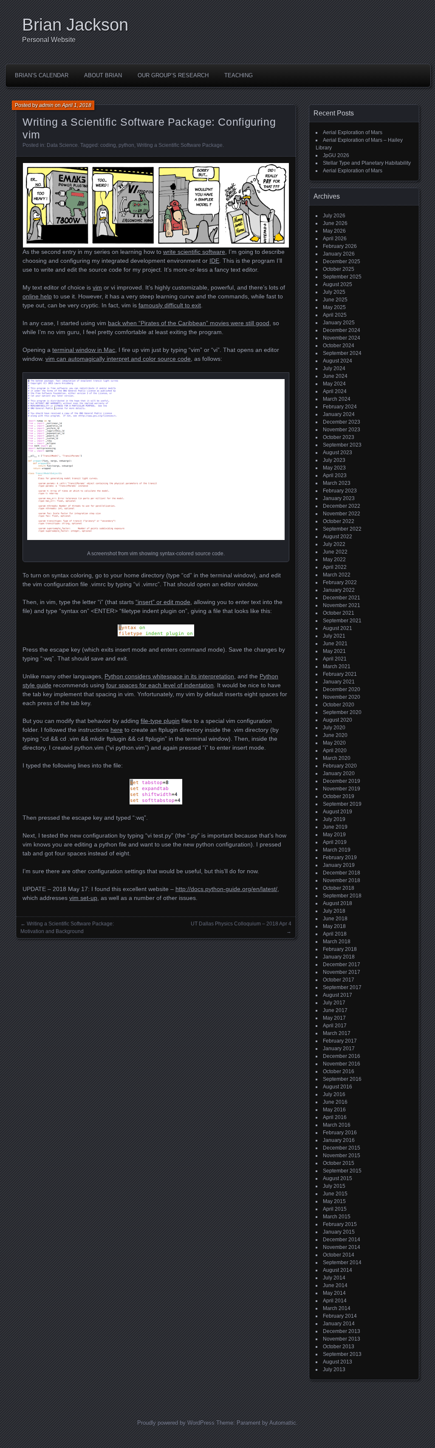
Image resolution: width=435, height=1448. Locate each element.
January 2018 (339, 957)
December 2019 (341, 781)
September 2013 (342, 1354)
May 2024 (334, 384)
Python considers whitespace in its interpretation (169, 676)
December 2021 (341, 598)
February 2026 (340, 246)
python (126, 145)
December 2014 (341, 1240)
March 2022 (336, 575)
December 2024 (341, 330)
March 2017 (336, 1033)
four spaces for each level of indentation (160, 685)
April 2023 (335, 475)
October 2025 (338, 269)
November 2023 (341, 430)
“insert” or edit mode (163, 602)
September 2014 (342, 1262)
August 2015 (337, 1178)
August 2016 (337, 1087)
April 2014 (335, 1301)
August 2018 (337, 903)
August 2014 (337, 1270)
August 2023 (337, 452)
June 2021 (335, 644)
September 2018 (342, 896)
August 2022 (337, 537)
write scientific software (194, 251)
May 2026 (334, 231)
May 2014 (334, 1293)
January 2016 (339, 1140)
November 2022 (341, 514)
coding (108, 145)
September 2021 (342, 621)
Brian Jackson (75, 24)
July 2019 (334, 819)
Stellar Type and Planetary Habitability (367, 163)
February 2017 (340, 1041)
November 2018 (341, 880)
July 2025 (334, 292)
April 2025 (335, 315)
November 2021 (341, 605)
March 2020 (336, 758)
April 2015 (335, 1209)
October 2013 (338, 1347)
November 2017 (341, 972)
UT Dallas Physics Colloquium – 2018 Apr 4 (241, 924)
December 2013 (341, 1331)
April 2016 (335, 1117)
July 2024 (334, 368)
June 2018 (335, 919)
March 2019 (336, 850)
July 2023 (334, 460)
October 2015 (338, 1163)
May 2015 (334, 1201)
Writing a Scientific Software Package (180, 145)
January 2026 (339, 254)
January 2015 (339, 1232)
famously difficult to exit (169, 305)
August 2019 (337, 812)
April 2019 (335, 842)
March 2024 (336, 399)
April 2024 (335, 391)
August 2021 (337, 628)
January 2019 (339, 865)
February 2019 (340, 857)
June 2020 (335, 735)
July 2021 (334, 636)
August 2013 (337, 1362)
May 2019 (334, 835)
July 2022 (334, 544)
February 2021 (340, 674)
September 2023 (342, 445)
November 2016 (341, 1064)
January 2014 (339, 1324)
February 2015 (340, 1224)
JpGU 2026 (336, 155)
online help (37, 296)
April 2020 (335, 751)
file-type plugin (160, 720)
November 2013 (341, 1339)
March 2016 (336, 1125)
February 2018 (340, 949)
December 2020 (341, 689)
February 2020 (340, 766)
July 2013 (334, 1369)
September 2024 (342, 353)
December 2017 (341, 964)
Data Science (62, 145)
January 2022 (339, 590)
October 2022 (338, 521)
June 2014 (335, 1285)
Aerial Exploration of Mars (352, 132)
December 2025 (341, 261)
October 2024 (338, 346)
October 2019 (338, 796)
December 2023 (341, 422)
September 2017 (342, 987)
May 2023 (334, 468)
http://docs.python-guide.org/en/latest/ (226, 889)
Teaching (238, 75)
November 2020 (341, 697)
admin (46, 105)
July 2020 (334, 728)
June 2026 (335, 223)
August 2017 (337, 995)
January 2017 (339, 1049)
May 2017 (334, 1018)
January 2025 (339, 323)
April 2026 (335, 239)
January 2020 (339, 773)
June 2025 (335, 300)
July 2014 (334, 1278)
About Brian (103, 75)
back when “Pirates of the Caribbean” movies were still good (188, 323)
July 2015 (334, 1186)
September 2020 (342, 712)
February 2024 (340, 407)
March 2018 (336, 942)
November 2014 (341, 1247)
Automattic (282, 1423)
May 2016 (334, 1110)
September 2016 (342, 1079)
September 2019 (342, 804)
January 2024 (339, 414)
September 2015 (342, 1171)
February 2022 (340, 582)
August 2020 (337, 720)
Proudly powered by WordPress (176, 1423)
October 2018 (338, 888)
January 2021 (339, 682)
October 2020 (338, 705)
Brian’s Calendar (41, 75)
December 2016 (341, 1056)
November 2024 (341, 338)
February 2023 (340, 491)
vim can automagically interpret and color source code (118, 358)
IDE (214, 260)
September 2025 (342, 277)
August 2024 (337, 361)
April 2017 (335, 1026)
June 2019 (335, 827)
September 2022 (342, 529)
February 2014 (340, 1316)
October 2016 (338, 1071)
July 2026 (334, 216)
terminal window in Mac (83, 349)
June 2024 (335, 376)
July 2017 (334, 1003)
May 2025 (334, 307)
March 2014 (336, 1308)
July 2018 (334, 911)
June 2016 (335, 1102)
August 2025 (337, 284)
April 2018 (335, 934)
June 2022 (335, 552)
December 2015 (341, 1148)
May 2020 (334, 743)
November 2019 (341, 789)
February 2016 (340, 1133)
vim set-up (83, 897)
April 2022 (335, 567)
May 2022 (334, 559)
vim (97, 287)
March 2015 (336, 1217)
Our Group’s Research (173, 75)
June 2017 (335, 1010)
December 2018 (341, 873)
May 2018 (334, 926)
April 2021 (335, 659)
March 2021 (336, 666)
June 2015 (335, 1194)
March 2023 (336, 483)
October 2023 (338, 437)
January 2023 (339, 498)
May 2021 (334, 651)
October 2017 (338, 980)
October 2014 (338, 1255)
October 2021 (338, 613)
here (116, 729)
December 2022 (341, 506)
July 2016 (334, 1094)
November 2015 (341, 1155)
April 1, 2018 (76, 105)
